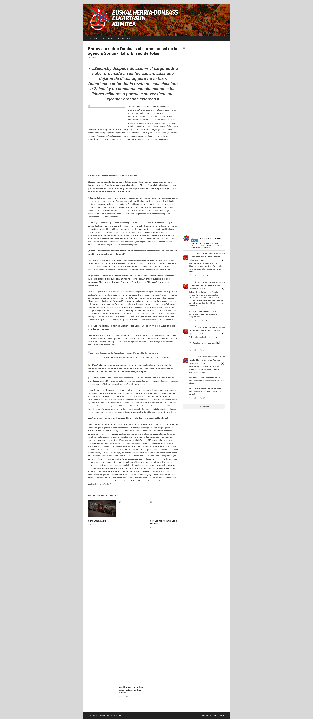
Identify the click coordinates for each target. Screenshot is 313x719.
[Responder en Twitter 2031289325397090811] (191, 320)
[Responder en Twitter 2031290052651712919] (191, 350)
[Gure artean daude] (102, 510)
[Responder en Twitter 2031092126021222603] (191, 275)
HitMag (222, 715)
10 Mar (202, 289)
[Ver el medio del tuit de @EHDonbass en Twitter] (218, 342)
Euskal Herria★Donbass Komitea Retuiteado (211, 253)
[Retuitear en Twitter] (195, 253)
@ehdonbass (194, 260)
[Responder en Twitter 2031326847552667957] (191, 398)
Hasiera (93, 39)
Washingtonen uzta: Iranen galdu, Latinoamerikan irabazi (132, 690)
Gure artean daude (97, 521)
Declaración (124, 39)
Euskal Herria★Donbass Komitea (205, 257)
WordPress (213, 715)
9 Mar (202, 260)
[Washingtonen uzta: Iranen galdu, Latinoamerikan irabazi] (133, 593)
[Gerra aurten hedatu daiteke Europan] (164, 510)
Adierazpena (107, 39)
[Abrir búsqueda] (224, 39)
